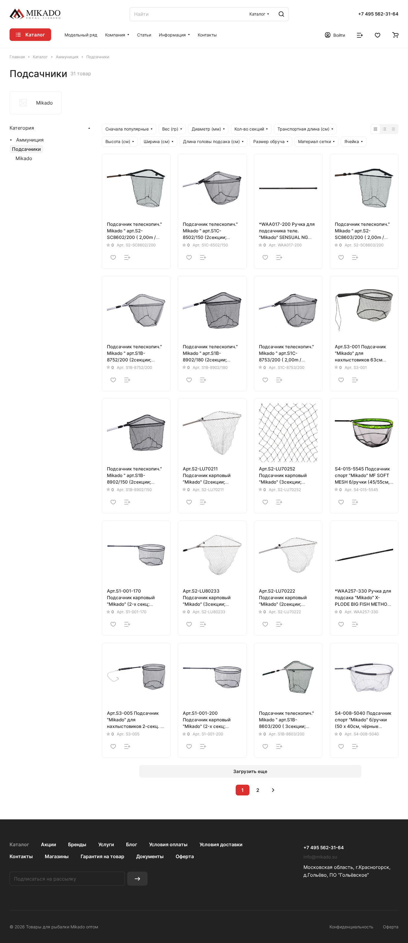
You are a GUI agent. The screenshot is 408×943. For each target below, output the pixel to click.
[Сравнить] (127, 257)
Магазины (57, 856)
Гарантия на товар (102, 856)
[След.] (273, 790)
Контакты (21, 856)
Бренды (77, 844)
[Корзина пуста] (395, 35)
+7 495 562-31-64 (378, 14)
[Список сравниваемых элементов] (360, 35)
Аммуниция (30, 140)
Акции (48, 844)
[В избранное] (113, 257)
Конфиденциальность (351, 926)
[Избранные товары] (377, 35)
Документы (150, 856)
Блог (131, 844)
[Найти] (281, 14)
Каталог (19, 844)
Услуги (106, 844)
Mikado (24, 158)
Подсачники (26, 149)
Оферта (185, 856)
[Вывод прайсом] (393, 129)
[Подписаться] (137, 879)
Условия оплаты (168, 844)
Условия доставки (221, 844)
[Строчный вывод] (384, 129)
